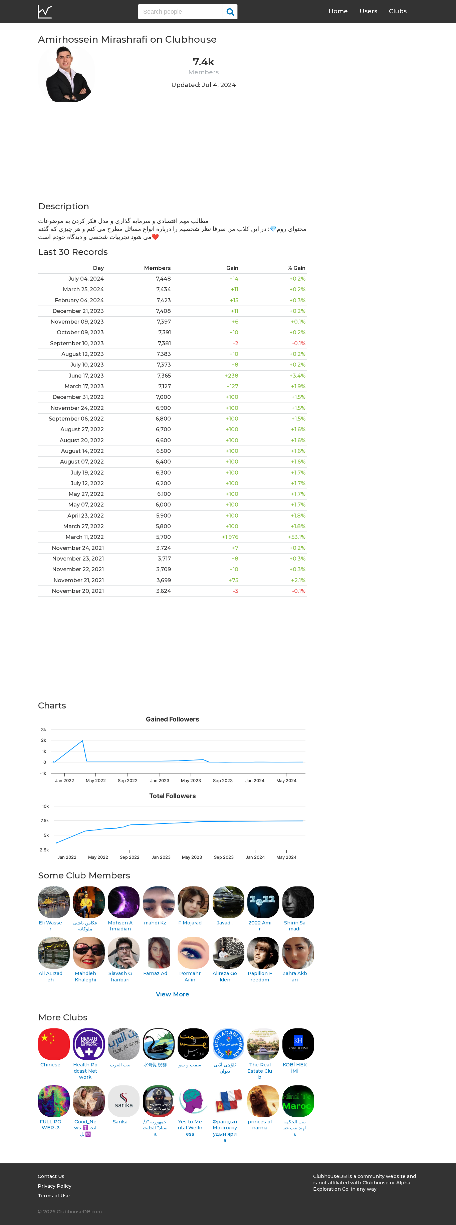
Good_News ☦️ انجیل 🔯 (85, 1128)
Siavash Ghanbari (120, 976)
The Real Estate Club (259, 1071)
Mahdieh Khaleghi (85, 976)
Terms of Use (54, 1196)
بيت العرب (120, 1065)
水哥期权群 (155, 1065)
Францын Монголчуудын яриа (225, 1131)
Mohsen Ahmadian (120, 926)
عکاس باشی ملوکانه (85, 926)
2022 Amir (259, 926)
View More (172, 994)
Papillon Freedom (260, 976)
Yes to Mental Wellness (190, 1128)
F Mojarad (190, 923)
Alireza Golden (225, 976)
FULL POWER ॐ (50, 1125)
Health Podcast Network (85, 1071)
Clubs (398, 11)
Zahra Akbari (294, 976)
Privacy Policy (54, 1186)
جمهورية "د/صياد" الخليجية (155, 1128)
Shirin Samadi (294, 926)
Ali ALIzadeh (50, 976)
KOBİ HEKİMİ (295, 1068)
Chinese (50, 1065)
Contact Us (51, 1176)
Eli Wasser (50, 926)
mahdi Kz (155, 923)
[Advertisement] (172, 154)
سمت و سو (190, 1065)
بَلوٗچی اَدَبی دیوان (225, 1068)
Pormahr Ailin (190, 976)
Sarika (120, 1122)
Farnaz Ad (155, 973)
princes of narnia (260, 1125)
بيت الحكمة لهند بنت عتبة (294, 1128)
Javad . (225, 923)
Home (338, 11)
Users (368, 11)
